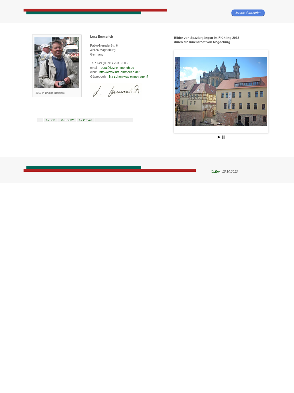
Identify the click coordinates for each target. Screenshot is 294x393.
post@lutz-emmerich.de (117, 67)
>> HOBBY (67, 120)
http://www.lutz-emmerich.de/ (119, 72)
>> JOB (50, 120)
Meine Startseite (248, 13)
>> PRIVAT (85, 120)
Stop (223, 137)
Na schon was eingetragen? (128, 76)
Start (219, 137)
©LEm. (215, 171)
